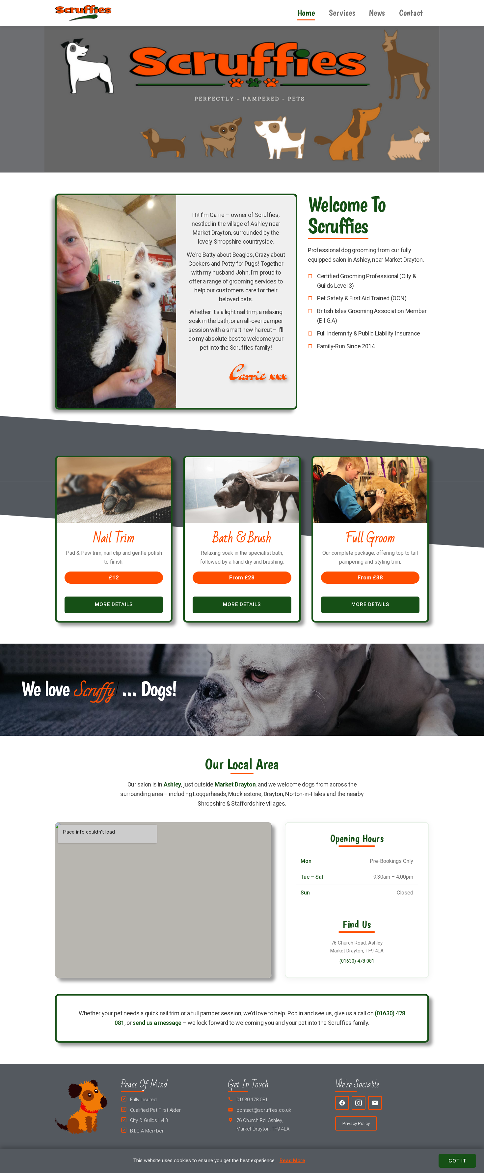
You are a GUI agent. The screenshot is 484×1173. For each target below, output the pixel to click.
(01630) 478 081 (356, 961)
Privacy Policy (356, 1123)
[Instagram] (358, 1103)
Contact (411, 13)
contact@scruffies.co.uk (263, 1110)
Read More (292, 1160)
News (377, 13)
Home (306, 13)
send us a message (157, 1022)
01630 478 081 (252, 1100)
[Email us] (375, 1103)
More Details (114, 604)
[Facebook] (342, 1103)
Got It (457, 1161)
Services (342, 13)
